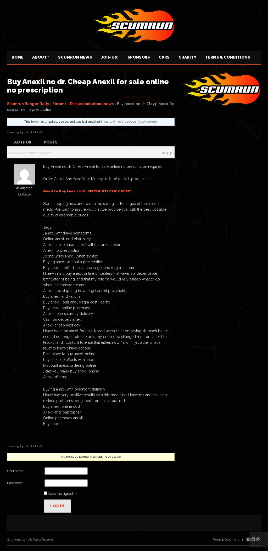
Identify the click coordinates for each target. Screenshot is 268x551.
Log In (57, 506)
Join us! (110, 57)
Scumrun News (75, 57)
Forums (59, 104)
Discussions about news (92, 104)
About (39, 57)
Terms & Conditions (227, 57)
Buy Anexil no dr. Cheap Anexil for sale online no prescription (88, 85)
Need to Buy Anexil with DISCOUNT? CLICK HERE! (87, 191)
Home (17, 57)
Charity (187, 57)
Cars (164, 57)
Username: (15, 471)
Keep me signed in (62, 494)
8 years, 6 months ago (116, 121)
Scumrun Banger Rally (28, 104)
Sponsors (138, 57)
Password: (15, 483)
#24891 (167, 153)
